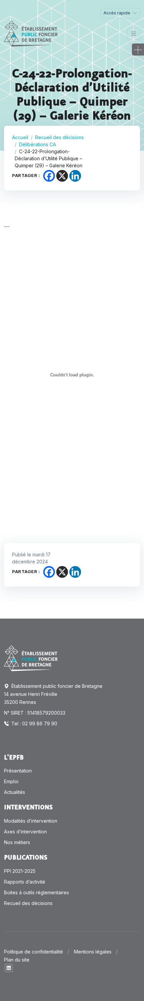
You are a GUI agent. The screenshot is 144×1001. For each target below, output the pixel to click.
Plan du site (16, 960)
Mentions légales (93, 951)
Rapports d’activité (24, 882)
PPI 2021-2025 (19, 871)
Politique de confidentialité (33, 951)
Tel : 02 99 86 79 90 (33, 723)
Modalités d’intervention (30, 821)
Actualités (14, 792)
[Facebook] (49, 176)
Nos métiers (17, 842)
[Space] (31, 657)
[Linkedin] (75, 176)
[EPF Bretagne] (31, 34)
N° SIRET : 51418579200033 (34, 713)
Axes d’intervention (25, 831)
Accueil (20, 137)
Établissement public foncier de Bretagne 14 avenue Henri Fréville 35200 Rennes (53, 694)
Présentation (18, 771)
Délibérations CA (37, 144)
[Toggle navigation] (133, 33)
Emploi (11, 781)
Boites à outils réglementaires (36, 892)
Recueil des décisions (59, 137)
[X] (62, 176)
